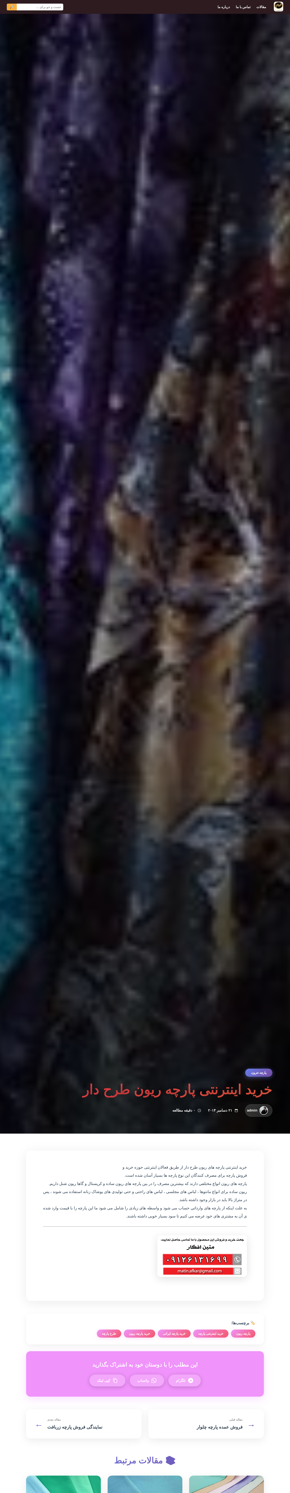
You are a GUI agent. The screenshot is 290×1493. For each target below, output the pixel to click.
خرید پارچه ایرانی (174, 1333)
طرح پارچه (109, 1333)
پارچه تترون (258, 1072)
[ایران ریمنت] (278, 7)
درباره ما (224, 7)
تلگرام (181, 1381)
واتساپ (143, 1381)
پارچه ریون (243, 1333)
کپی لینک (103, 1381)
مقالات (261, 7)
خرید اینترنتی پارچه (210, 1333)
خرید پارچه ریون (139, 1333)
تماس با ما (243, 7)
